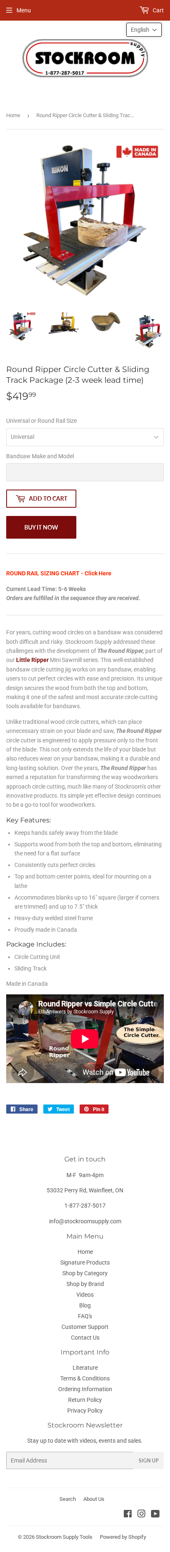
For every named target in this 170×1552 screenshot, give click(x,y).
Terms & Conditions (85, 1378)
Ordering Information (85, 1389)
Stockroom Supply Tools (64, 1537)
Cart (157, 10)
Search (67, 1499)
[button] (144, 29)
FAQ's (85, 1316)
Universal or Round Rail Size (41, 420)
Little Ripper (32, 660)
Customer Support (85, 1327)
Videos (85, 1294)
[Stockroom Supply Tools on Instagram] (141, 1515)
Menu (24, 10)
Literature (85, 1367)
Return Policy (85, 1400)
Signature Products (85, 1262)
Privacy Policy (85, 1410)
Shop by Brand (85, 1284)
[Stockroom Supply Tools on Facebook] (127, 1515)
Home (13, 115)
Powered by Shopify (123, 1537)
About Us (93, 1499)
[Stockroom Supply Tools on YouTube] (155, 1515)
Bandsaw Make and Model (40, 456)
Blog (85, 1305)
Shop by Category (85, 1273)
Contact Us (85, 1337)
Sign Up (148, 1461)
